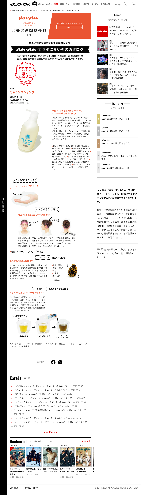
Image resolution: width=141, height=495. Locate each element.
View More (49, 432)
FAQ (125, 2)
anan (69, 27)
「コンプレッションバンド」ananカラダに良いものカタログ (48, 386)
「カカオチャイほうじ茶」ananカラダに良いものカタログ (47, 418)
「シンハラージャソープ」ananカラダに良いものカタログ (47, 390)
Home (22, 10)
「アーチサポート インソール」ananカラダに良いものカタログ (49, 398)
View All (86, 441)
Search (133, 2)
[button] (88, 460)
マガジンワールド (23, 3)
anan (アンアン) (32, 10)
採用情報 (76, 4)
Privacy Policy (31, 488)
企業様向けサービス (90, 4)
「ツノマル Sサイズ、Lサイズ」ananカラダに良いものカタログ (49, 402)
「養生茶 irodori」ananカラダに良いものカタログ (42, 394)
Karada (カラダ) (45, 10)
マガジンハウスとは (44, 4)
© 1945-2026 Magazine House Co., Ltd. (116, 488)
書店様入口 (105, 4)
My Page (117, 2)
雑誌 (56, 4)
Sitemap (14, 488)
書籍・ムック (65, 4)
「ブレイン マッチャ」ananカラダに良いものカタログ (45, 406)
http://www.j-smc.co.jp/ (19, 103)
